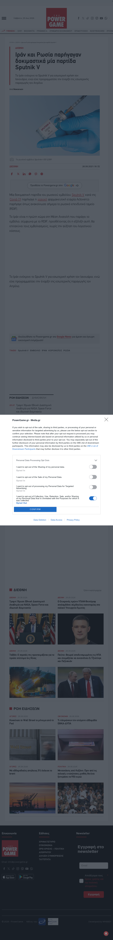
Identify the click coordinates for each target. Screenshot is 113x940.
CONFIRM (35, 509)
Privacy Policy (73, 520)
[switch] (93, 467)
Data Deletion (40, 520)
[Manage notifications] (106, 933)
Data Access (56, 520)
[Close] (107, 420)
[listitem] (56, 460)
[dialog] (56, 470)
